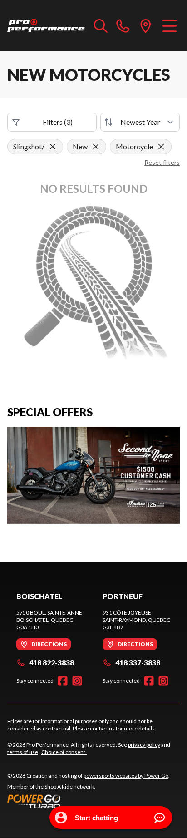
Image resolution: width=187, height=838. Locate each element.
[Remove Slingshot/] (52, 146)
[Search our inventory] (100, 25)
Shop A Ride (58, 786)
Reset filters (162, 162)
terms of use (22, 752)
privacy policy (144, 744)
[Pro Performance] (46, 25)
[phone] (123, 25)
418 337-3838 (137, 662)
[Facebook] (62, 680)
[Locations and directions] (145, 25)
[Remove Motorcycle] (161, 146)
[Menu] (169, 25)
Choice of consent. (64, 752)
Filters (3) (58, 122)
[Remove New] (95, 146)
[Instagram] (77, 680)
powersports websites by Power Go (126, 775)
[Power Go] (88, 801)
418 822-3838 (51, 662)
